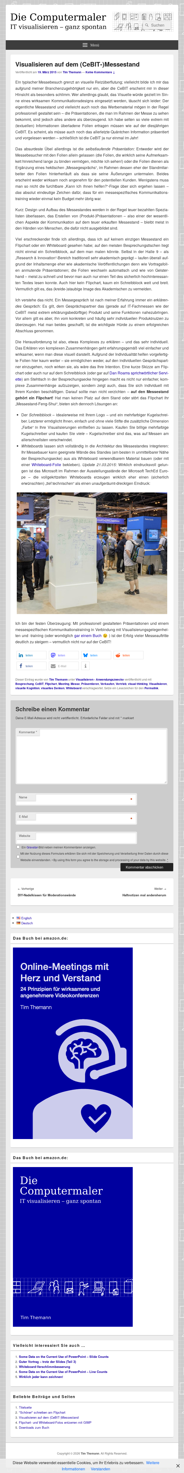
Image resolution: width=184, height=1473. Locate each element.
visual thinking (138, 684)
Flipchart (51, 684)
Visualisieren (158, 684)
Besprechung (24, 684)
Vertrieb (121, 684)
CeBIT (39, 684)
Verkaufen (107, 684)
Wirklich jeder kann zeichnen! (41, 1376)
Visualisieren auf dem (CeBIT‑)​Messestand (49, 1417)
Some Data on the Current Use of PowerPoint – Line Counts (63, 1371)
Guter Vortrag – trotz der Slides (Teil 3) (47, 1361)
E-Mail (23, 816)
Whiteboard (73, 688)
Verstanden (100, 1469)
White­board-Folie (46, 464)
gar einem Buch (88, 635)
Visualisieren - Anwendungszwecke (100, 679)
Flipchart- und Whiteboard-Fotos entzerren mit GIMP (55, 1422)
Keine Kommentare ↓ (100, 72)
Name (23, 797)
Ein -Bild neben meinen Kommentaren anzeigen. (59, 847)
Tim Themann (72, 72)
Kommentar (28, 732)
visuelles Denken (52, 688)
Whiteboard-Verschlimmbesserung (44, 1366)
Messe (75, 684)
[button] (31, 655)
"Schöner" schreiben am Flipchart (42, 1412)
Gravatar (32, 847)
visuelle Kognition (27, 688)
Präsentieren (90, 684)
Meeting (63, 684)
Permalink (151, 688)
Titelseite (25, 1407)
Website (24, 835)
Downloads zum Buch (34, 1427)
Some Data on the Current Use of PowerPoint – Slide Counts (64, 1356)
